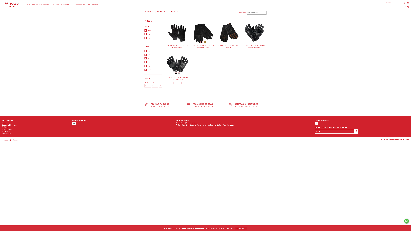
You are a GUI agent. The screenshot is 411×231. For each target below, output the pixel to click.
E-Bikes (56, 5)
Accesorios (80, 5)
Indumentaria (93, 5)
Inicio (27, 5)
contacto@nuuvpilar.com (188, 123)
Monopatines (66, 5)
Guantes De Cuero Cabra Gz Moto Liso (228, 47)
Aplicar (160, 85)
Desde (146, 82)
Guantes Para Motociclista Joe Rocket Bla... (177, 78)
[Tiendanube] (11, 140)
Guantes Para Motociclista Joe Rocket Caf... (254, 47)
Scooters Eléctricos (41, 5)
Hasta (153, 82)
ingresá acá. (384, 140)
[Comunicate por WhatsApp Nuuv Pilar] (406, 221)
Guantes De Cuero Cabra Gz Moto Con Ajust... (203, 47)
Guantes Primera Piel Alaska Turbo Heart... (177, 47)
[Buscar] (404, 3)
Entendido (241, 228)
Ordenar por (242, 12)
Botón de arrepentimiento (399, 140)
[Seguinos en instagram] (316, 123)
